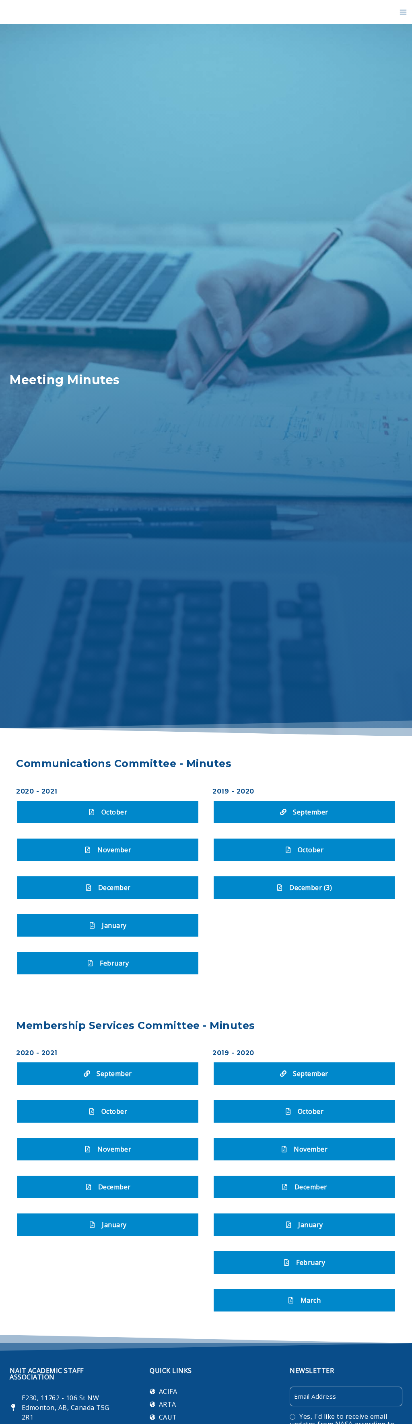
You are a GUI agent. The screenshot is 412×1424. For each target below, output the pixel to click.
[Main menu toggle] (403, 12)
